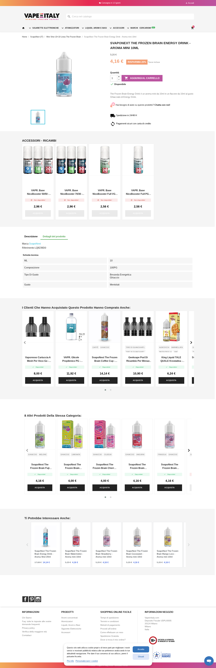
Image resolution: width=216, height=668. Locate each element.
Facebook (25, 599)
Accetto (141, 649)
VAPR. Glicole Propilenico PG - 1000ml (71, 359)
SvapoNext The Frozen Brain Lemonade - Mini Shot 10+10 (72, 466)
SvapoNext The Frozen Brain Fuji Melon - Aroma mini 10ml (39, 466)
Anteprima (38, 159)
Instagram (38, 599)
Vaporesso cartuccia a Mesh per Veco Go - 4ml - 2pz (38, 359)
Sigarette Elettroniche (43, 28)
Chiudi (141, 657)
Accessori (116, 28)
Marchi (132, 28)
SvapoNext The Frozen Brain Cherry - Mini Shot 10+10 (105, 466)
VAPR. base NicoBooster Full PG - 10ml (138, 192)
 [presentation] (191, 342)
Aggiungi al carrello (142, 78)
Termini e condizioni (109, 621)
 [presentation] (25, 342)
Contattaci (26, 635)
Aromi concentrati (69, 617)
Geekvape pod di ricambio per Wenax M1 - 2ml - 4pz (138, 359)
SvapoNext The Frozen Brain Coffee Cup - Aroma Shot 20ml (104, 359)
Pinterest (32, 599)
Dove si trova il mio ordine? (113, 640)
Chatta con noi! (162, 105)
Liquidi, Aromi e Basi (94, 28)
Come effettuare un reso (111, 632)
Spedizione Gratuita (109, 636)
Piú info (70, 661)
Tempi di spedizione (109, 617)
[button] (105, 390)
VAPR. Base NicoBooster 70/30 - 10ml (71, 192)
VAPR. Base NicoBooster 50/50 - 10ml (38, 192)
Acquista (38, 213)
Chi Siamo (27, 617)
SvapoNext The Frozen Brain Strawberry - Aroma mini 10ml (169, 466)
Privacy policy (28, 628)
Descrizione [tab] (31, 236)
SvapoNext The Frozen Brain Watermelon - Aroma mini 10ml (137, 466)
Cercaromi (147, 28)
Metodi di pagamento (110, 625)
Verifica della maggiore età (34, 631)
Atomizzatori (70, 28)
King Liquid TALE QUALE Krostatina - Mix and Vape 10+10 (171, 359)
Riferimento (28, 248)
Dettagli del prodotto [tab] (54, 236)
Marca (25, 243)
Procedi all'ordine (108, 628)
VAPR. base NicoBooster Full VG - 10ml (105, 192)
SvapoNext (35, 243)
